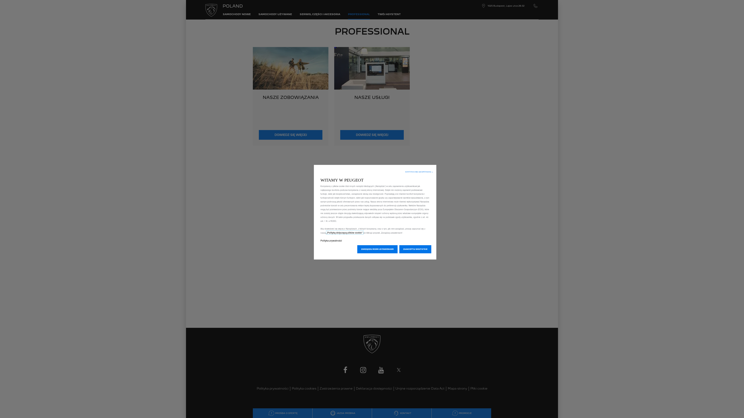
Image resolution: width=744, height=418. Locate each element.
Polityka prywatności (331, 240)
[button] (419, 172)
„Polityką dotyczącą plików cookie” (344, 232)
